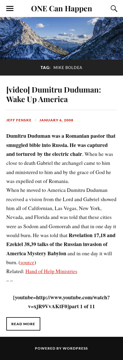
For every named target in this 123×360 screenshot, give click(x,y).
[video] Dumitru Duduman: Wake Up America (53, 94)
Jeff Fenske (19, 120)
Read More (23, 324)
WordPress (75, 348)
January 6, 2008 (56, 120)
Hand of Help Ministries (51, 271)
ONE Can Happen (61, 8)
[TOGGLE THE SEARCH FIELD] (113, 9)
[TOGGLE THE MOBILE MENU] (9, 9)
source (27, 262)
